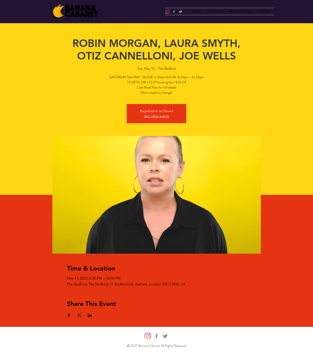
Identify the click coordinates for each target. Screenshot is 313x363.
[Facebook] (174, 12)
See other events (156, 116)
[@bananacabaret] (167, 12)
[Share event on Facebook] (69, 315)
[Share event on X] (79, 315)
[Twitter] (180, 12)
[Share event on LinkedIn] (90, 315)
